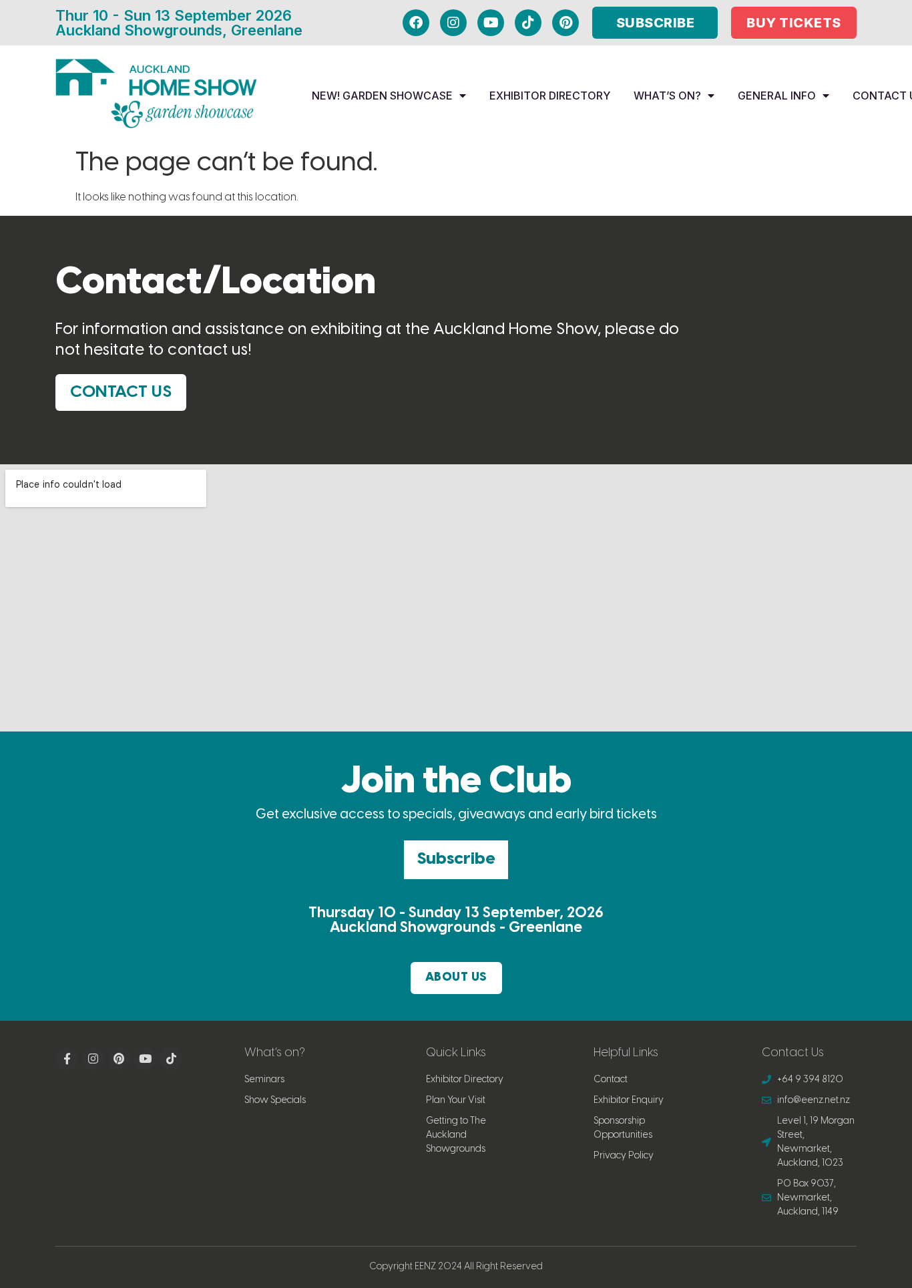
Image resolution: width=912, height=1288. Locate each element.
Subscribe (456, 859)
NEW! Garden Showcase (382, 95)
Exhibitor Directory (549, 95)
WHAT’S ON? (667, 95)
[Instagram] (453, 22)
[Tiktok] (528, 22)
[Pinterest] (565, 22)
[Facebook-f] (66, 1059)
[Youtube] (490, 22)
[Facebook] (416, 22)
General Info (777, 95)
